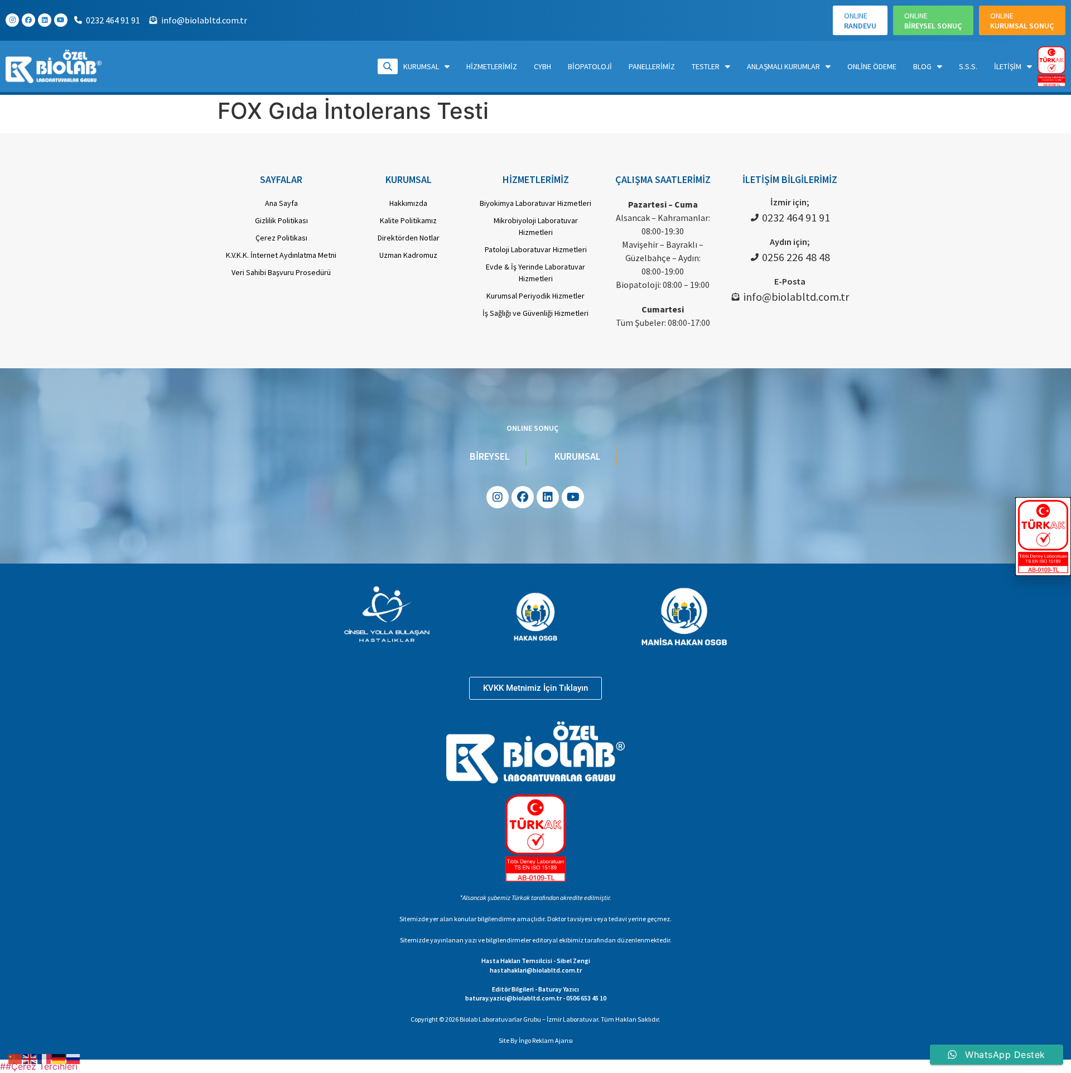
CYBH (542, 66)
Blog (922, 66)
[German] (59, 1058)
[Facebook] (28, 20)
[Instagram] (12, 20)
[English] (30, 1058)
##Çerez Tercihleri (39, 1066)
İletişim (1007, 66)
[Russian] (73, 1058)
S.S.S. (968, 66)
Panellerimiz (652, 66)
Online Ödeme (871, 66)
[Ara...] (388, 66)
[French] (44, 1058)
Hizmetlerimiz (491, 66)
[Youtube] (60, 20)
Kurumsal (421, 66)
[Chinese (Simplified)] (15, 1058)
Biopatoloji (590, 66)
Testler (706, 66)
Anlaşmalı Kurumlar (783, 66)
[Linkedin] (44, 20)
